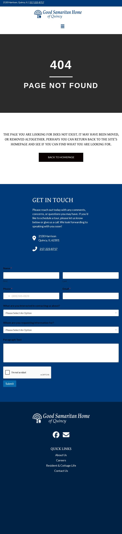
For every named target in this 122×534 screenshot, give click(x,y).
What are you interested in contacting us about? (31, 305)
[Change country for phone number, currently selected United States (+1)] (7, 296)
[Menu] (62, 26)
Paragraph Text (12, 339)
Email (67, 288)
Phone (7, 288)
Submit (10, 383)
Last (65, 281)
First (5, 281)
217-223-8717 (37, 2)
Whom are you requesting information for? (28, 322)
